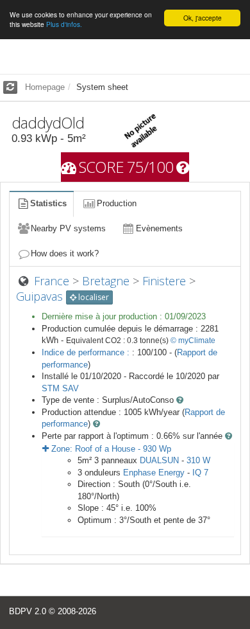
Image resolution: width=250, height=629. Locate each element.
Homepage (45, 87)
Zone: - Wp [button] (110, 449)
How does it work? (65, 253)
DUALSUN (159, 460)
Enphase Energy (154, 472)
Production (117, 203)
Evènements (159, 228)
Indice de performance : (87, 352)
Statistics (48, 203)
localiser (92, 297)
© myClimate (193, 340)
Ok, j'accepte (202, 17)
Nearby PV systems (68, 228)
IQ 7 (200, 472)
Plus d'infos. (64, 24)
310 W (198, 460)
